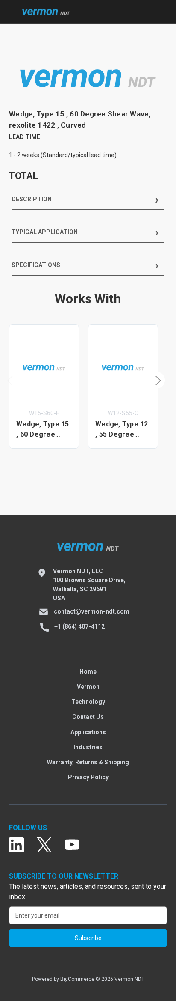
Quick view (44, 367)
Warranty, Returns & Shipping (88, 762)
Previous (11, 380)
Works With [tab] (88, 298)
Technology (88, 701)
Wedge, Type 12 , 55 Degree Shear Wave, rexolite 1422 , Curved (121, 430)
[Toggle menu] (11, 12)
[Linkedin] (16, 845)
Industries (88, 747)
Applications (88, 732)
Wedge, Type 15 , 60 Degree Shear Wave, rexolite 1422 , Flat (42, 430)
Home (88, 671)
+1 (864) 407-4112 (79, 626)
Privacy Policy (88, 777)
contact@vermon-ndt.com (91, 611)
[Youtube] (72, 845)
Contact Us (88, 716)
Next (156, 380)
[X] (44, 845)
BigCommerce (77, 979)
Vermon (88, 686)
